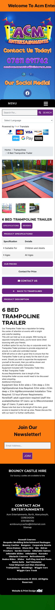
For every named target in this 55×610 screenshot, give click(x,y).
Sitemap (27, 527)
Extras (44, 548)
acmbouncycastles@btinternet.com (27, 524)
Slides (20, 559)
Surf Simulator (34, 562)
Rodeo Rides (9, 559)
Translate (24, 126)
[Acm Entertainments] (27, 31)
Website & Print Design (24, 590)
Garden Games (22, 551)
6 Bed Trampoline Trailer (20, 153)
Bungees (26, 545)
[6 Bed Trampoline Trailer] (27, 179)
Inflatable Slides (14, 553)
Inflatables (31, 553)
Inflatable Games (41, 551)
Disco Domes (14, 548)
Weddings (27, 567)
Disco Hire (27, 548)
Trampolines (20, 149)
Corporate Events (41, 545)
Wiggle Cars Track (27, 570)
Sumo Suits (18, 562)
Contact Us (28, 280)
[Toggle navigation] (46, 104)
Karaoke (43, 553)
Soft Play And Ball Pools (39, 559)
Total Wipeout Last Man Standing (27, 565)
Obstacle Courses (18, 556)
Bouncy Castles (11, 545)
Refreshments (37, 556)
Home (8, 149)
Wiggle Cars (41, 567)
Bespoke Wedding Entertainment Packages (26, 542)
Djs (37, 548)
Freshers (8, 551)
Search (47, 112)
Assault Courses (27, 539)
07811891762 (27, 521)
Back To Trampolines (29, 291)
